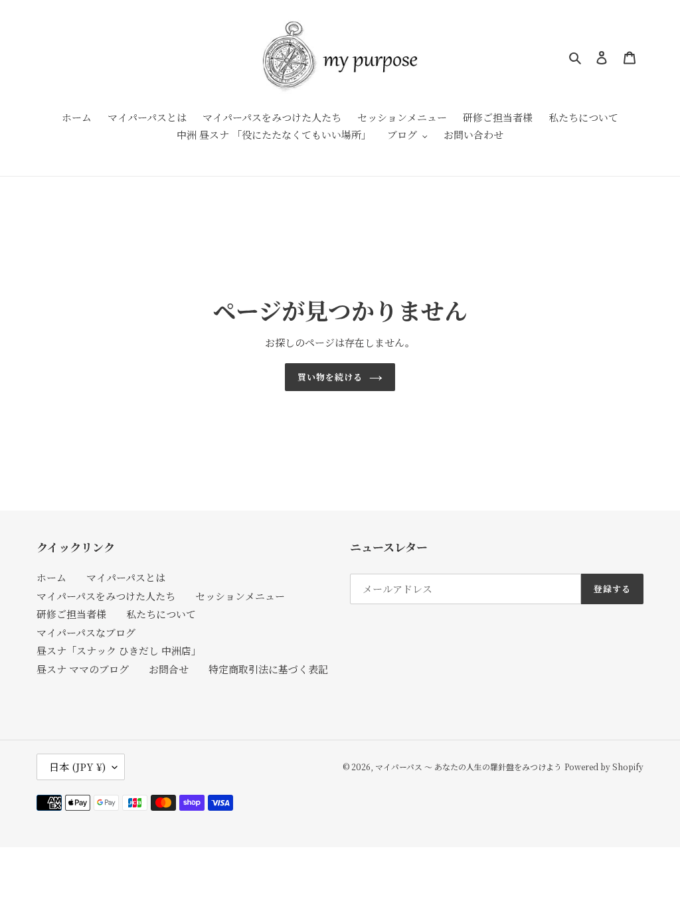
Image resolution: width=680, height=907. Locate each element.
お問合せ (169, 669)
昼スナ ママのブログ (83, 669)
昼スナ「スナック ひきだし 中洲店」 (119, 650)
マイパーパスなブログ (86, 632)
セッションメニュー (240, 596)
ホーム (51, 577)
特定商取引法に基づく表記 (268, 669)
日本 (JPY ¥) (77, 767)
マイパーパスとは (125, 577)
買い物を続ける (330, 377)
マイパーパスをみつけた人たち (106, 596)
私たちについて (161, 614)
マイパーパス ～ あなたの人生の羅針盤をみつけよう (468, 766)
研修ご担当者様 (71, 614)
